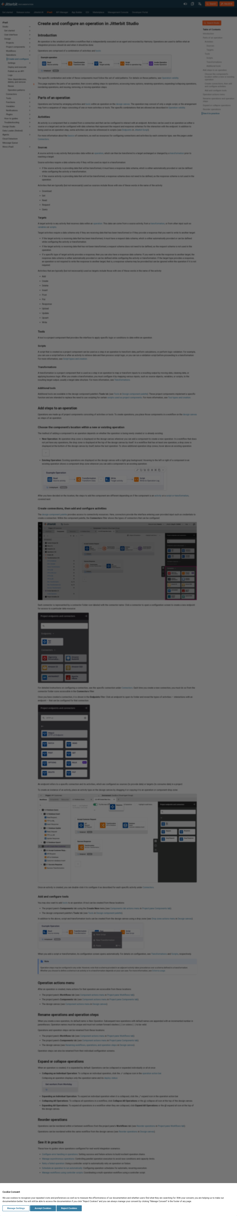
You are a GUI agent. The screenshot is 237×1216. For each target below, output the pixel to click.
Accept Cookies (43, 1208)
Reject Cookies (69, 1208)
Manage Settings (16, 1208)
